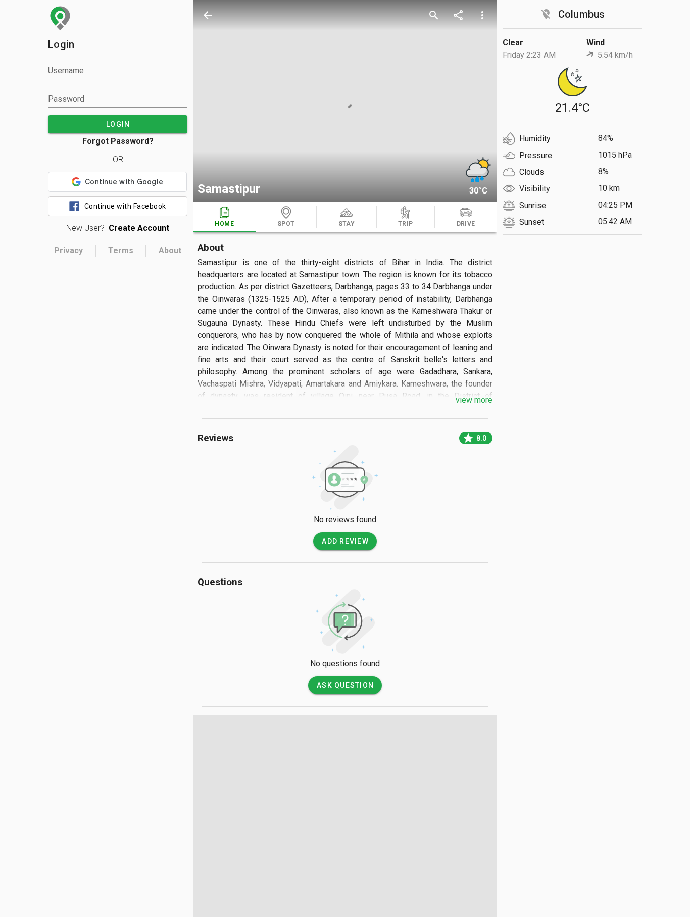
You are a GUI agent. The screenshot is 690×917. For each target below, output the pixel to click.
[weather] (478, 170)
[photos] (345, 101)
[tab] (224, 217)
